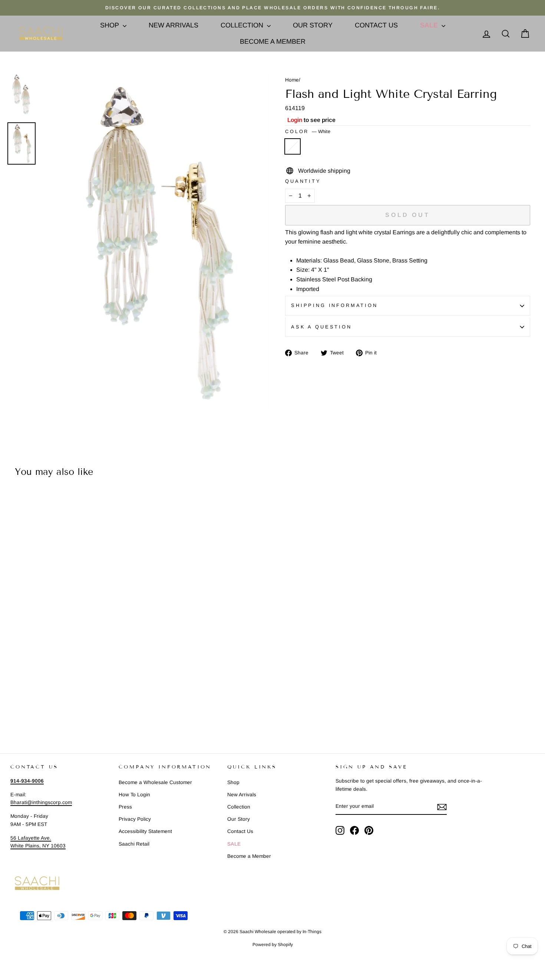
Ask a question (321, 327)
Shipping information (334, 305)
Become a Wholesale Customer (155, 782)
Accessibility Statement (145, 831)
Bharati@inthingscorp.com (41, 802)
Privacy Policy (135, 819)
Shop (110, 25)
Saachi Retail (134, 844)
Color (307, 131)
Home (292, 80)
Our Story (313, 25)
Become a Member (272, 41)
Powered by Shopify (272, 944)
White (292, 146)
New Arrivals (173, 25)
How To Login (134, 794)
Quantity (303, 181)
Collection (243, 25)
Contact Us (376, 25)
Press (125, 807)
